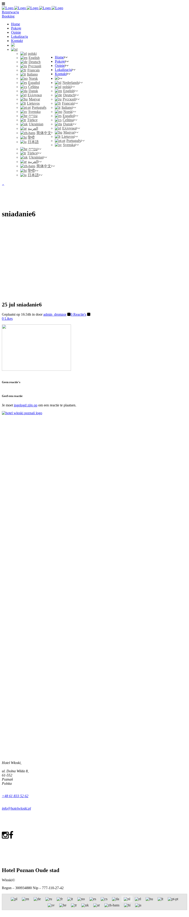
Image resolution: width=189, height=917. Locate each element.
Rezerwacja (10, 12)
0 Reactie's (78, 314)
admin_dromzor (54, 314)
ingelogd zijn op (25, 405)
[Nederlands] (14, 49)
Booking (8, 16)
